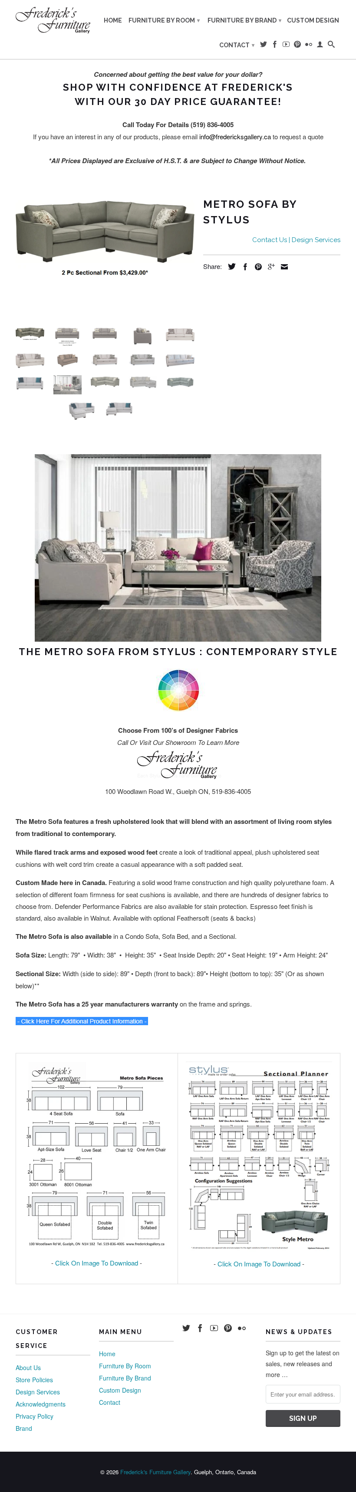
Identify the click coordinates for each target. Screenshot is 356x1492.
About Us (28, 1367)
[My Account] (319, 46)
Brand (24, 1428)
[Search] (331, 46)
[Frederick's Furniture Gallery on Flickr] (308, 46)
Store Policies (34, 1379)
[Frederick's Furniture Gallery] (53, 20)
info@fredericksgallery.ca (235, 136)
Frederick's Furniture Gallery (155, 1472)
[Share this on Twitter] (230, 266)
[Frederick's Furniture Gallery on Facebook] (274, 46)
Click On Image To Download (96, 1262)
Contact (236, 45)
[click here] (82, 1022)
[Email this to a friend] (282, 266)
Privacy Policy (34, 1416)
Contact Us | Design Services (296, 240)
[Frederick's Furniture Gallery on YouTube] (286, 46)
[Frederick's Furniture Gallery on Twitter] (263, 46)
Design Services (38, 1391)
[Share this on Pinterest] (256, 266)
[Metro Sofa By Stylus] (105, 236)
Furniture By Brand (244, 20)
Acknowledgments (41, 1404)
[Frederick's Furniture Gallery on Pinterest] (297, 46)
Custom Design (313, 20)
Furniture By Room (164, 20)
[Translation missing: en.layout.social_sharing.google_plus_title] (269, 266)
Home (113, 20)
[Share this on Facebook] (243, 266)
